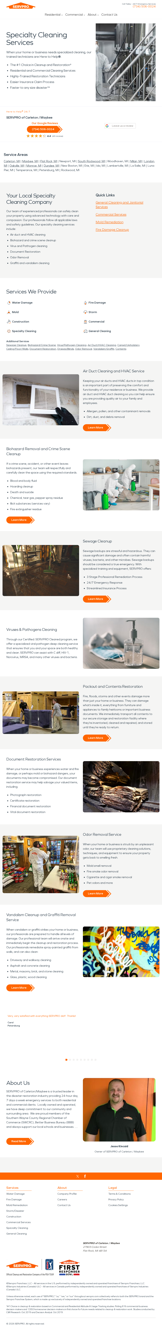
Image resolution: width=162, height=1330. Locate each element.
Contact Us (109, 14)
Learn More (95, 427)
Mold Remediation (109, 222)
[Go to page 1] (66, 1060)
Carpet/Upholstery (128, 345)
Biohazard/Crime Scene (42, 345)
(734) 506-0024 (144, 6)
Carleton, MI (12, 161)
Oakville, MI (16, 165)
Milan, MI (136, 161)
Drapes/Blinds (65, 348)
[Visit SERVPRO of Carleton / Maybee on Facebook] (85, 1176)
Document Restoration (43, 348)
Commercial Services (111, 214)
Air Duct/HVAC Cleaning (102, 345)
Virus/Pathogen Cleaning (71, 345)
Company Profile (67, 1193)
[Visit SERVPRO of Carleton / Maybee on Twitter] (77, 1176)
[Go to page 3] (74, 1060)
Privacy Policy (116, 1199)
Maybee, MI (30, 161)
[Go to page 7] (88, 1060)
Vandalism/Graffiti (103, 348)
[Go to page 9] (95, 1060)
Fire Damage (14, 1199)
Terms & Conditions (119, 1193)
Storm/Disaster (15, 1210)
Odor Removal (83, 348)
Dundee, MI (51, 165)
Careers (62, 1199)
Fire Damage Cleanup (112, 230)
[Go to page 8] (92, 1060)
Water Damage (15, 1193)
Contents (120, 348)
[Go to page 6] (85, 1060)
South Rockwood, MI (91, 161)
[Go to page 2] (70, 1060)
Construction (13, 1216)
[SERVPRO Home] (20, 5)
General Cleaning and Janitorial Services (119, 204)
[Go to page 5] (81, 1060)
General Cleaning (16, 1233)
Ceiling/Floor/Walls (17, 348)
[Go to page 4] (77, 1060)
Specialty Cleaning (17, 1227)
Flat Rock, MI (48, 161)
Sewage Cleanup (16, 345)
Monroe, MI (33, 165)
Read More (18, 1141)
